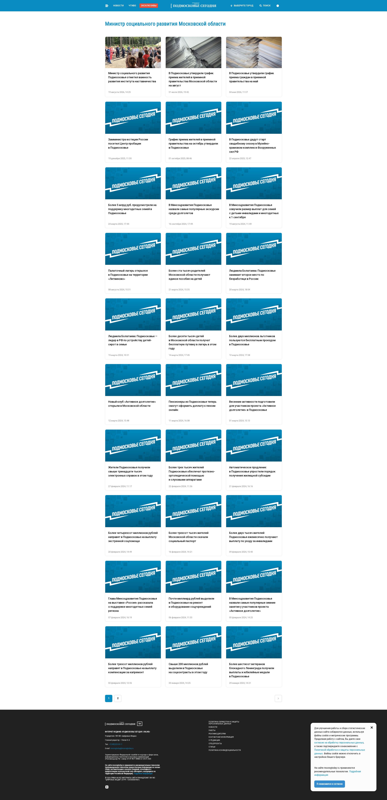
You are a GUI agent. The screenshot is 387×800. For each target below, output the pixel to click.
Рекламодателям (217, 734)
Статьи (212, 747)
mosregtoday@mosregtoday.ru (122, 748)
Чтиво (132, 5)
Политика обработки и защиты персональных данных (224, 723)
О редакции (214, 740)
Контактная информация (221, 737)
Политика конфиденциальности (225, 750)
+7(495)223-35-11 (115, 744)
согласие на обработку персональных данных (339, 742)
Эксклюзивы (148, 5)
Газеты (212, 730)
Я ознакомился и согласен (330, 783)
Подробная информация (143, 773)
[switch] (279, 6)
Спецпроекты (215, 744)
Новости (118, 5)
